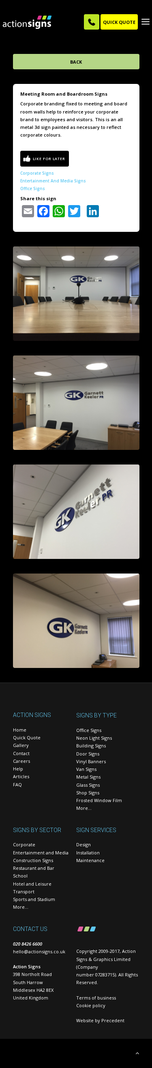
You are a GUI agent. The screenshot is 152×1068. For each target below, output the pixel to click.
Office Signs (32, 188)
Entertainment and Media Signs (53, 181)
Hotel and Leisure (32, 884)
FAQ (17, 784)
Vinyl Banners (91, 761)
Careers (21, 761)
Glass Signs (88, 785)
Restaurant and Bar (33, 868)
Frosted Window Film (99, 800)
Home (19, 730)
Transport (23, 891)
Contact (21, 753)
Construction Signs (33, 860)
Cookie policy (90, 1005)
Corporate (24, 844)
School (20, 876)
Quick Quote (27, 737)
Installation (88, 853)
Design (83, 844)
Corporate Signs (37, 173)
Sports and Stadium (34, 899)
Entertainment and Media (41, 853)
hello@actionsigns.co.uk (39, 951)
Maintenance (90, 860)
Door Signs (87, 754)
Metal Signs (88, 777)
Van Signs (86, 769)
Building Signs (91, 746)
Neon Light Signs (94, 738)
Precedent (112, 1020)
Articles (21, 776)
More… (84, 808)
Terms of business (96, 998)
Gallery (21, 745)
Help (18, 769)
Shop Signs (87, 793)
